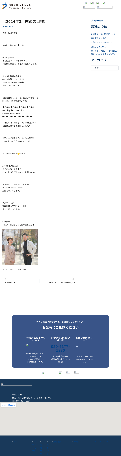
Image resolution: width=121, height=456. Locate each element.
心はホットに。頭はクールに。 (104, 33)
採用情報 (56, 441)
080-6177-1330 (60, 348)
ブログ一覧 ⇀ (97, 20)
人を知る (48, 447)
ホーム (15, 441)
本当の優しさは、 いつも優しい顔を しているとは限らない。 (104, 52)
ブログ (75, 441)
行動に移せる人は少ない (101, 42)
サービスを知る (34, 446)
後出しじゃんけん (98, 46)
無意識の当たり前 (98, 38)
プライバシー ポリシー (100, 441)
